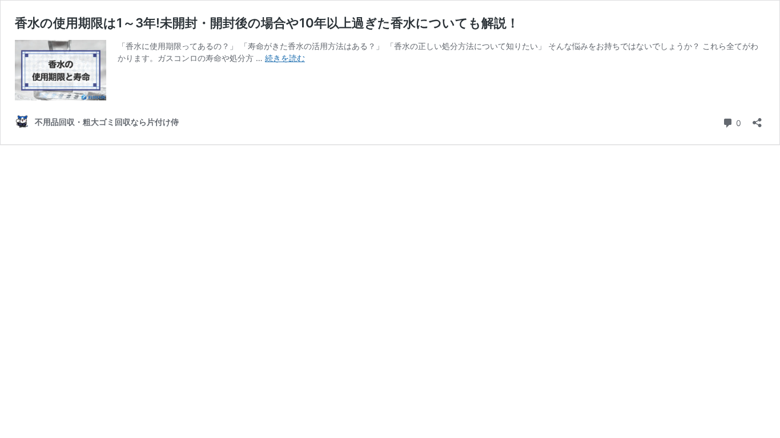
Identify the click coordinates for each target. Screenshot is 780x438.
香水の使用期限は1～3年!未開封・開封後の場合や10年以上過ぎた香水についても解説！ (267, 22)
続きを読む (285, 58)
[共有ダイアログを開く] (757, 119)
